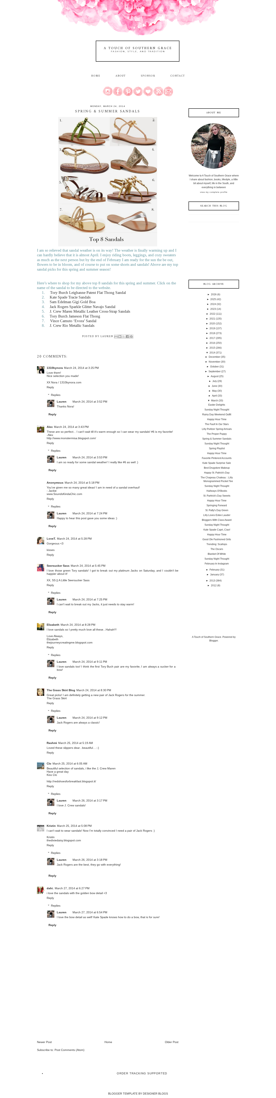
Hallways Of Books (216, 490)
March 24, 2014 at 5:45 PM (88, 565)
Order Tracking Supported (142, 1073)
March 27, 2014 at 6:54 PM (90, 912)
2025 (213, 299)
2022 (212, 313)
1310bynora (55, 367)
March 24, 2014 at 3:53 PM (90, 457)
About (121, 76)
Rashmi (52, 743)
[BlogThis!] (120, 336)
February (214, 569)
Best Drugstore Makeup (217, 467)
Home (95, 76)
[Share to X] (124, 336)
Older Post (171, 1042)
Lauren (61, 401)
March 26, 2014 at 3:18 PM (90, 859)
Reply (50, 387)
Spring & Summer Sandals (216, 438)
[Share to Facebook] (127, 336)
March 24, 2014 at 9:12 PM (90, 717)
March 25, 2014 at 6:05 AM (70, 763)
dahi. (50, 888)
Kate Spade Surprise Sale (216, 463)
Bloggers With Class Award (217, 520)
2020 (212, 323)
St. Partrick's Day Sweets (216, 495)
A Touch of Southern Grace (138, 48)
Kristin (51, 825)
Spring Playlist (217, 448)
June (214, 386)
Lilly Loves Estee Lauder (216, 515)
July (214, 381)
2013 (212, 580)
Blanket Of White (217, 554)
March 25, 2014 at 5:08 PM (74, 825)
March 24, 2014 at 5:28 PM (74, 538)
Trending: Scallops (216, 544)
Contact (177, 76)
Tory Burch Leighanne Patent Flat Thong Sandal (88, 292)
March (214, 400)
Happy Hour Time (216, 419)
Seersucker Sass (58, 565)
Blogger (213, 640)
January (214, 574)
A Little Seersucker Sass (74, 580)
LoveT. (51, 538)
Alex (50, 426)
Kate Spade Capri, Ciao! (216, 529)
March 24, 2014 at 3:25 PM (81, 367)
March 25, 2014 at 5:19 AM (75, 743)
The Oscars (217, 549)
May (214, 390)
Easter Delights (216, 404)
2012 (214, 585)
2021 (212, 318)
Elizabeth (53, 624)
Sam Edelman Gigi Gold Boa (72, 302)
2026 (214, 294)
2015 (212, 347)
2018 (212, 333)
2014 (212, 352)
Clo (49, 763)
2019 (212, 328)
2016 (212, 343)
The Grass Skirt (57, 698)
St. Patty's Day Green (216, 510)
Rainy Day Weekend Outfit (216, 414)
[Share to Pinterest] (131, 336)
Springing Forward (216, 505)
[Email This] (116, 336)
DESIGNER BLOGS (155, 1093)
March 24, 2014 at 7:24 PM (90, 513)
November (214, 361)
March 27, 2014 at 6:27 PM (72, 888)
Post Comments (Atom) (69, 1050)
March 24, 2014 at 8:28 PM (78, 624)
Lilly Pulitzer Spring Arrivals (217, 429)
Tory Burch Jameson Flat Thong (75, 316)
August (214, 376)
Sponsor (148, 76)
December (214, 356)
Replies (55, 395)
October (214, 366)
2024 (213, 304)
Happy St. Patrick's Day (217, 472)
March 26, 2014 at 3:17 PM (90, 800)
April (214, 395)
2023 (213, 309)
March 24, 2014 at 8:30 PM (93, 690)
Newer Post (44, 1042)
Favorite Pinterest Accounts (217, 458)
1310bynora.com (70, 382)
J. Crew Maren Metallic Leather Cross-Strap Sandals (90, 311)
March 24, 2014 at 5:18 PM (82, 482)
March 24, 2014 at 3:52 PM (90, 401)
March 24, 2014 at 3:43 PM (71, 426)
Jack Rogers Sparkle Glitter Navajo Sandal (82, 307)
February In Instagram (217, 563)
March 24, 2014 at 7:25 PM (90, 599)
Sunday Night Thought (216, 409)
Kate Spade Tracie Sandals (70, 297)
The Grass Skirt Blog (61, 690)
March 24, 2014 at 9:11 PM (90, 661)
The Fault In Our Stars (217, 424)
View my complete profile (214, 192)
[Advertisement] (67, 1011)
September (215, 371)
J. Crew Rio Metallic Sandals (72, 325)
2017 (212, 338)
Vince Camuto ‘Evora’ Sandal (73, 321)
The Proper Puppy (217, 433)
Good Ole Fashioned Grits (216, 539)
